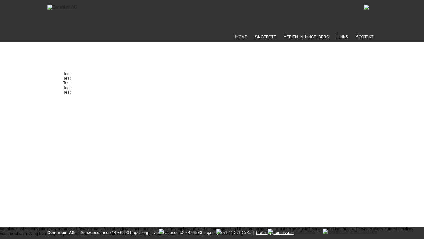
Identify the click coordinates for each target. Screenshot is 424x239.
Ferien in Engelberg (306, 37)
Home (241, 37)
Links (342, 37)
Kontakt (364, 37)
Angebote (265, 37)
